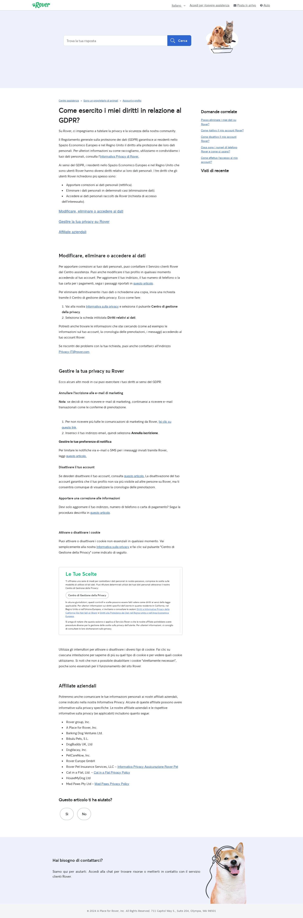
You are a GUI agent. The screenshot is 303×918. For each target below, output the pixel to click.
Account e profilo (132, 100)
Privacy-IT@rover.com (74, 351)
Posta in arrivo (246, 5)
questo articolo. (76, 456)
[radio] (67, 814)
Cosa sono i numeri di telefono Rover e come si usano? (219, 149)
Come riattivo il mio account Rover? (222, 130)
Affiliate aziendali (72, 231)
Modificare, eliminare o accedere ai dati (91, 211)
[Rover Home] (41, 5)
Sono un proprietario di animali (100, 100)
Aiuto (266, 5)
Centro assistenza (69, 100)
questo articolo (143, 283)
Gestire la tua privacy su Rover (84, 221)
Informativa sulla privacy (102, 306)
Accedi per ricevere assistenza (209, 5)
